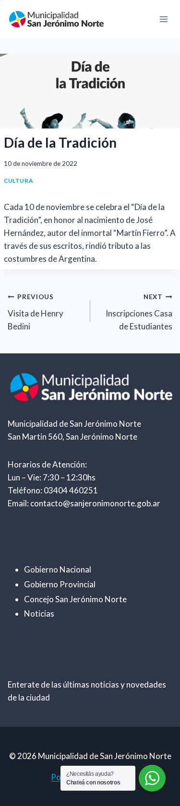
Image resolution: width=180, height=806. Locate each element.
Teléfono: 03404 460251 (53, 490)
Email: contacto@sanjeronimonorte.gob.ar (84, 503)
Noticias (39, 613)
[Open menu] (163, 19)
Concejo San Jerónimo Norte (75, 599)
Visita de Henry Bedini (35, 312)
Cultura (18, 180)
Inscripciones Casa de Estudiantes (139, 312)
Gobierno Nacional (57, 569)
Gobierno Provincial (60, 584)
